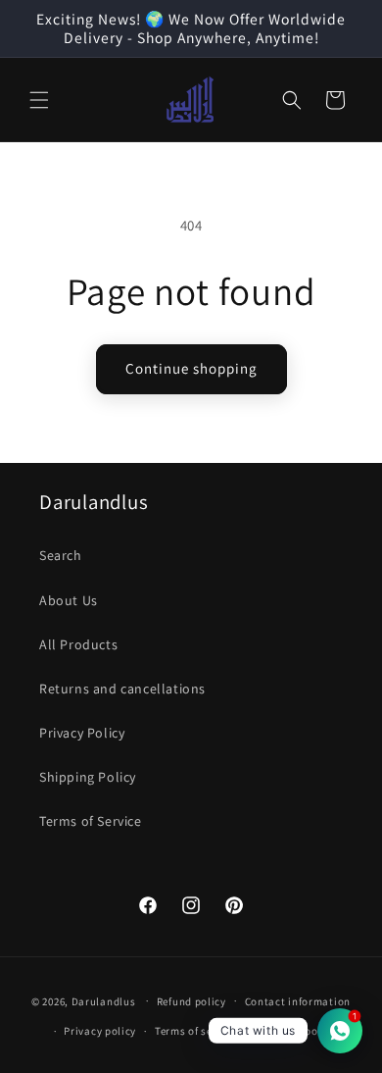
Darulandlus (104, 1000)
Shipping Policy (87, 777)
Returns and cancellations (122, 688)
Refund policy (191, 1001)
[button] (39, 100)
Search (60, 555)
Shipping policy (296, 1031)
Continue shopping (191, 368)
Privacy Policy (81, 732)
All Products (78, 644)
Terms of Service (90, 821)
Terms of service (196, 1031)
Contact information (298, 1001)
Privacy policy (100, 1031)
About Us (68, 600)
